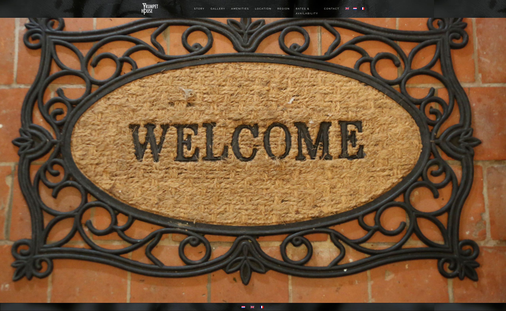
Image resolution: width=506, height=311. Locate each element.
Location (263, 8)
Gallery (218, 8)
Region (284, 8)
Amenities (240, 8)
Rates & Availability (307, 11)
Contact (331, 8)
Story (199, 8)
